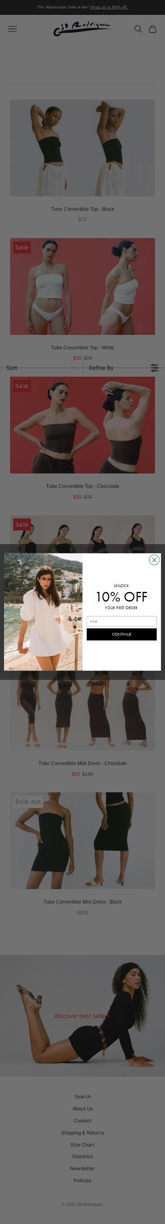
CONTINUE (121, 634)
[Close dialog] (154, 560)
